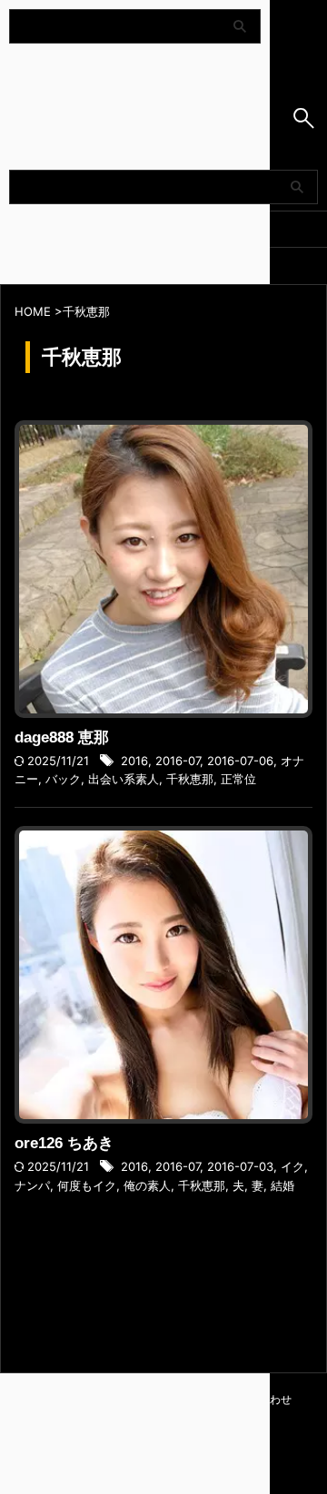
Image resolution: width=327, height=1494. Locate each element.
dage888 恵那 (62, 737)
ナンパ (32, 1185)
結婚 (282, 1185)
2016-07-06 (240, 760)
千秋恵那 (189, 779)
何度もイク (86, 1185)
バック (63, 779)
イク (292, 1166)
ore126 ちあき (64, 1143)
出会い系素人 (123, 779)
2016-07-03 (240, 1166)
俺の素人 (147, 1185)
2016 (134, 760)
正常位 (238, 779)
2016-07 (177, 760)
